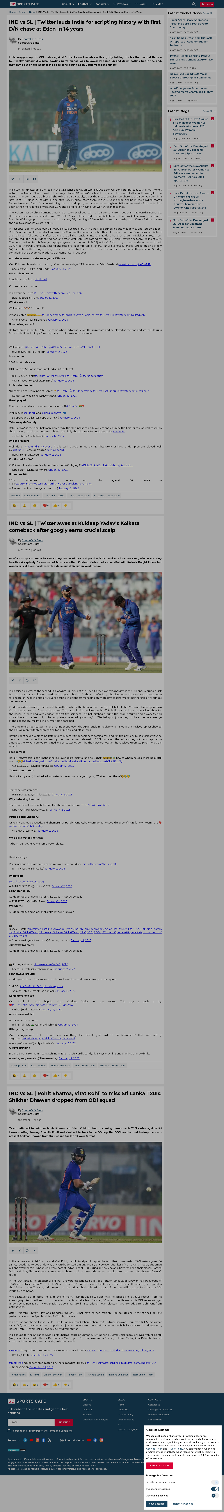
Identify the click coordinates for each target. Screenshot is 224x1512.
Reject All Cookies (183, 1503)
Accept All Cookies (159, 1465)
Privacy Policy (175, 1448)
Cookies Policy (154, 1448)
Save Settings (156, 1503)
